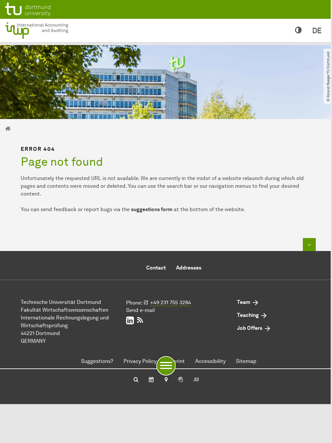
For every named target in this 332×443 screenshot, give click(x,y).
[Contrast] (298, 30)
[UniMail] (196, 380)
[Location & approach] (166, 380)
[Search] (136, 380)
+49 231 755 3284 (170, 302)
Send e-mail (140, 310)
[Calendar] (151, 380)
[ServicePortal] (180, 380)
